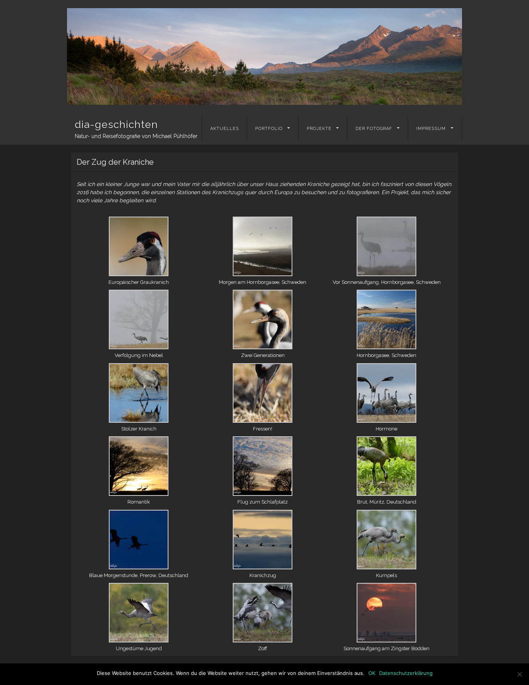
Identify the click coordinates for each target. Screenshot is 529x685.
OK (371, 673)
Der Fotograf (374, 128)
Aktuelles (224, 128)
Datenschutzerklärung (406, 673)
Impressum (431, 128)
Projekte (319, 128)
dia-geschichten (116, 124)
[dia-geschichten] (264, 56)
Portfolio (269, 128)
